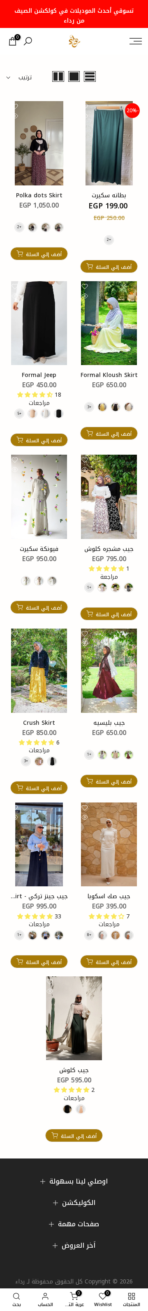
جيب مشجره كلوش (109, 549)
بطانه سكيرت (109, 195)
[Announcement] (74, 14)
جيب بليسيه (109, 722)
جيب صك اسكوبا (109, 896)
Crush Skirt (39, 722)
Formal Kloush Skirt (109, 375)
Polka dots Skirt (39, 195)
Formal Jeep (39, 375)
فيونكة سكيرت (39, 549)
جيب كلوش (74, 1070)
